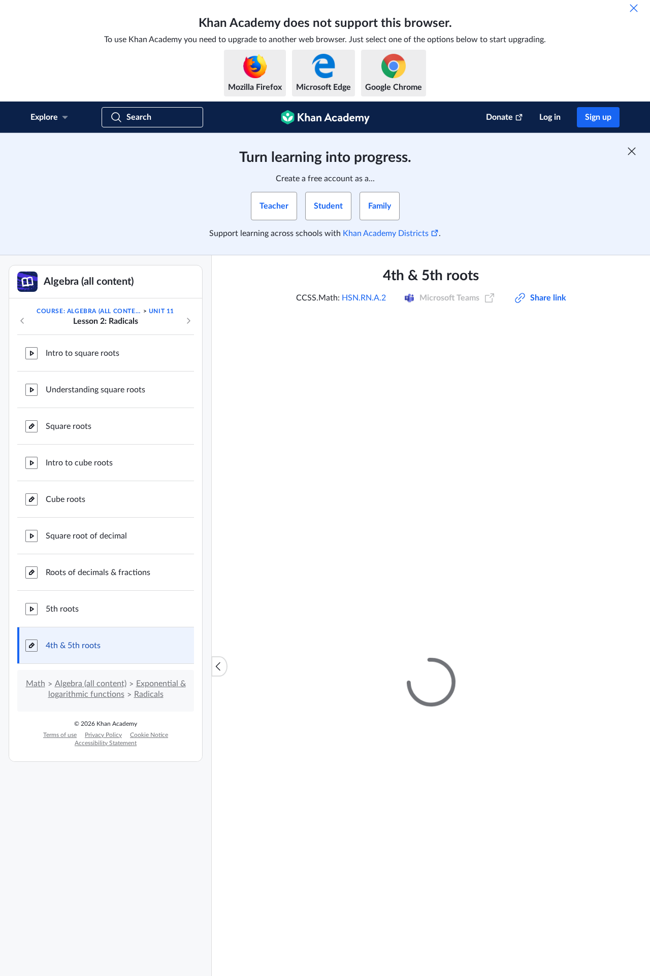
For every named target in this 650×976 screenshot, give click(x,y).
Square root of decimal (86, 536)
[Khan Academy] (325, 117)
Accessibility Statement (106, 743)
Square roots (68, 426)
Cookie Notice (149, 735)
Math (35, 684)
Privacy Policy (103, 735)
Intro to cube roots (79, 463)
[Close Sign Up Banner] (632, 151)
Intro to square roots (82, 353)
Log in (550, 117)
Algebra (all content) (90, 684)
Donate (499, 117)
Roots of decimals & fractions (98, 572)
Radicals (149, 694)
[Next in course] (188, 321)
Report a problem (554, 517)
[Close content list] (219, 666)
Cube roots (65, 499)
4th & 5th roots (73, 646)
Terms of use (60, 735)
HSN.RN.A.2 (364, 298)
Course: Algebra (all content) (89, 311)
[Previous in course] (22, 321)
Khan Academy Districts (386, 233)
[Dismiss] (634, 8)
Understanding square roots (95, 390)
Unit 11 (161, 311)
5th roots (62, 609)
